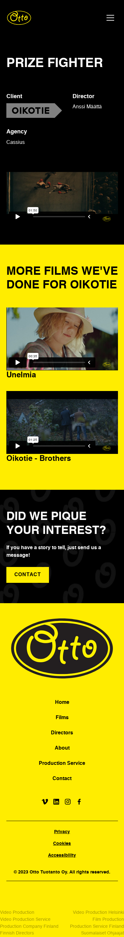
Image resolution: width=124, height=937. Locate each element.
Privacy (62, 832)
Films (62, 717)
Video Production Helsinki (98, 912)
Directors (62, 733)
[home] (19, 17)
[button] (110, 17)
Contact (62, 778)
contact (27, 574)
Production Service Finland (97, 926)
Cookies (62, 843)
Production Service (62, 763)
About (62, 748)
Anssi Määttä (87, 107)
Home (62, 702)
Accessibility (62, 855)
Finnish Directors (17, 933)
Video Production (17, 912)
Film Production (108, 919)
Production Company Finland (29, 926)
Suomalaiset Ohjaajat (102, 933)
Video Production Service (25, 919)
